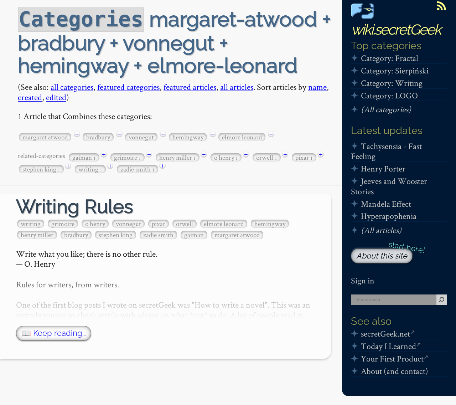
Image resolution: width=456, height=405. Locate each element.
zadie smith (137, 169)
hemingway (187, 137)
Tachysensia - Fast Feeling (386, 151)
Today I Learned (388, 346)
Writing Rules (74, 206)
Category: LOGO (389, 95)
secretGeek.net (385, 333)
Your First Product (392, 358)
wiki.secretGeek (396, 29)
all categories (72, 86)
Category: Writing (392, 82)
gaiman (84, 157)
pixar (304, 157)
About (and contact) (394, 370)
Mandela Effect (386, 203)
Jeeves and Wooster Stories (389, 186)
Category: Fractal (389, 57)
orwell (266, 157)
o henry (226, 157)
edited (56, 97)
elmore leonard (242, 137)
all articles (236, 86)
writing (90, 169)
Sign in (362, 280)
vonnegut (141, 137)
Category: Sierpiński (395, 70)
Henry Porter (383, 168)
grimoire (127, 157)
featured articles (190, 86)
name (317, 86)
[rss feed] (441, 5)
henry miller (177, 157)
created (30, 97)
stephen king (41, 169)
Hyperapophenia (388, 215)
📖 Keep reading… (53, 333)
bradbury (98, 137)
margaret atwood (45, 137)
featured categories (128, 86)
